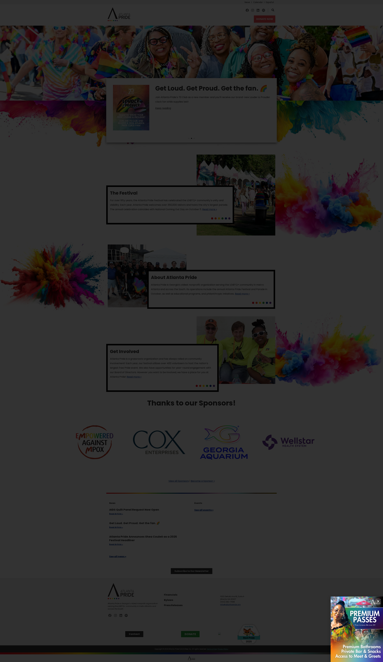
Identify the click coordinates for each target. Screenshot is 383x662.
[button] (378, 601)
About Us (173, 19)
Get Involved (205, 19)
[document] (191, 331)
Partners (243, 19)
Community (225, 19)
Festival (187, 19)
